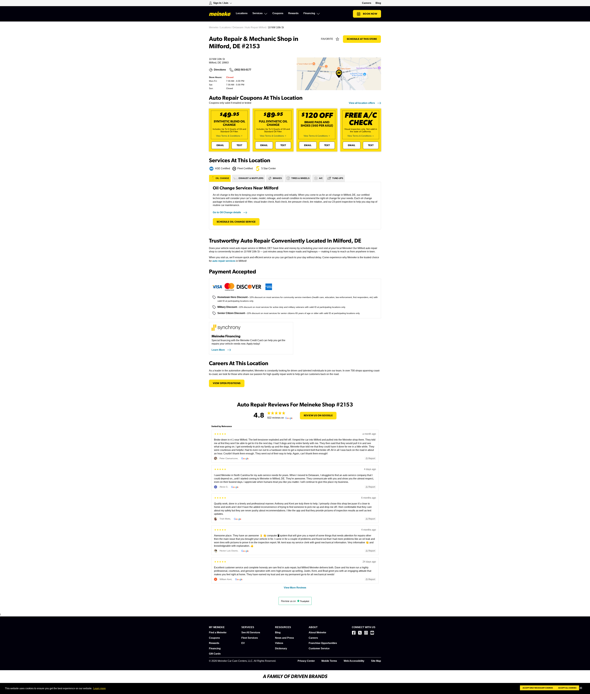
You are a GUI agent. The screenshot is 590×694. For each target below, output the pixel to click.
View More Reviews (295, 587)
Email (220, 145)
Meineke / (214, 27)
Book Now (370, 14)
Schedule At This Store (362, 39)
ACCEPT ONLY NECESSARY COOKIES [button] (538, 688)
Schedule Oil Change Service (236, 222)
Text (239, 145)
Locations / (226, 27)
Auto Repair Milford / (256, 27)
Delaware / (239, 27)
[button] (581, 687)
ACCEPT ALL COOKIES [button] (567, 688)
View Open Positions (227, 383)
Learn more (99, 688)
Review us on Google (318, 415)
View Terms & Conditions (228, 136)
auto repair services (223, 261)
